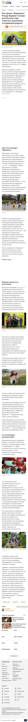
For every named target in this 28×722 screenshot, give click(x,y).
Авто (15, 630)
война (19, 64)
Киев (3, 643)
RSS (18, 699)
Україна (5, 6)
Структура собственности (6, 673)
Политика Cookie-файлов (17, 679)
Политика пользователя (16, 664)
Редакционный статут (17, 672)
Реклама (4, 670)
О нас (3, 664)
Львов (16, 643)
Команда (4, 676)
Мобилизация (6, 649)
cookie (13, 720)
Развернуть (14, 656)
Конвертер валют (6, 680)
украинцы (15, 602)
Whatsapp (7, 702)
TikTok (19, 688)
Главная (4, 10)
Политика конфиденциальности (18, 668)
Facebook (6, 699)
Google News (20, 691)
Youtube (6, 688)
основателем (6, 165)
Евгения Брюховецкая (9, 609)
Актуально (10, 10)
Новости (12, 6)
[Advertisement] (14, 113)
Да (25, 720)
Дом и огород (18, 636)
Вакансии (4, 666)
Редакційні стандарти (15, 675)
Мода (15, 649)
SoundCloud (20, 697)
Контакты (4, 668)
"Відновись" (21, 287)
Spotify (19, 694)
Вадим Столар (6, 602)
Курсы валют (5, 678)
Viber (5, 694)
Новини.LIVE (6, 94)
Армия (18, 6)
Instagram (7, 697)
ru (21, 2)
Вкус (3, 636)
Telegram (6, 691)
